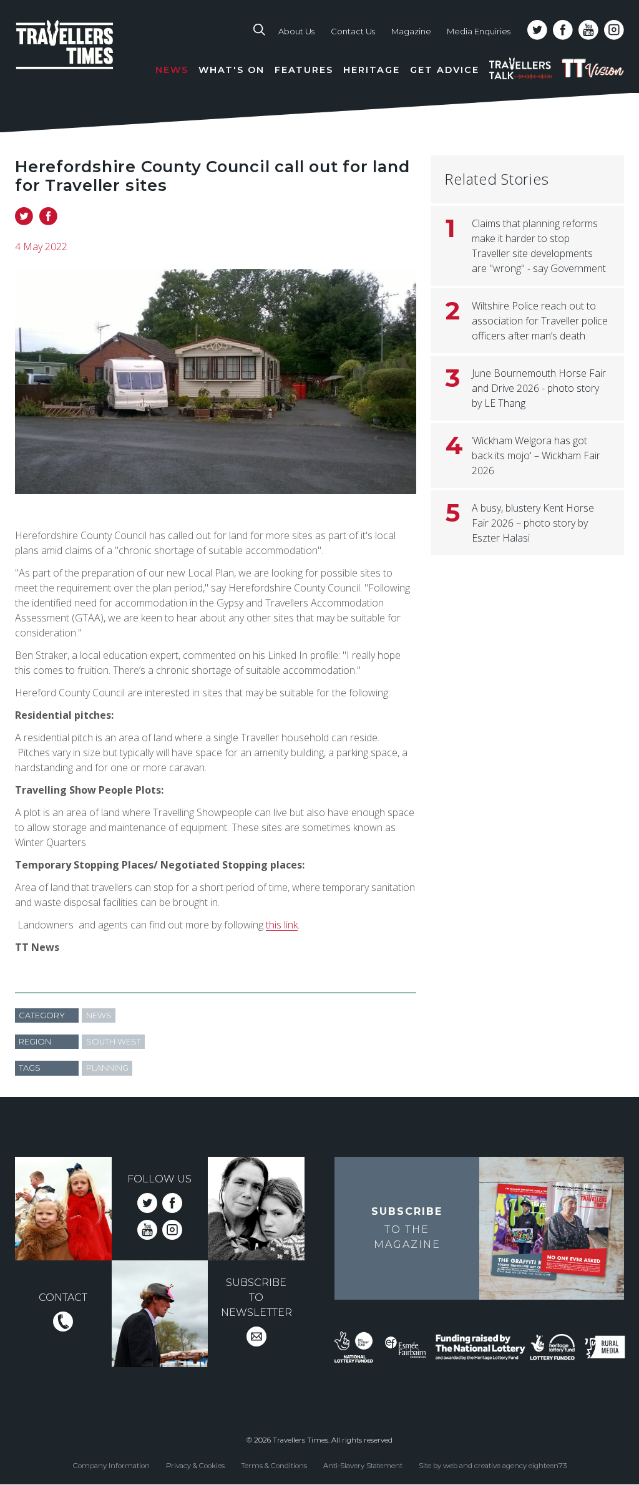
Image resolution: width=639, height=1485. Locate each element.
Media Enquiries (478, 31)
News (171, 69)
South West (113, 1041)
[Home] (83, 56)
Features (304, 69)
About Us (296, 31)
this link (282, 925)
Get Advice (444, 69)
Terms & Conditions (274, 1465)
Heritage (371, 69)
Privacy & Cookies (195, 1465)
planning (107, 1068)
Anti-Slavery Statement (362, 1465)
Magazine (411, 31)
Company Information (111, 1465)
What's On (231, 69)
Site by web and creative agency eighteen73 (493, 1465)
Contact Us (353, 31)
